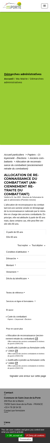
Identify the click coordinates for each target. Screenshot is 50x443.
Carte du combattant (17, 316)
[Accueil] (13, 6)
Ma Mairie (22, 78)
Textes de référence (14, 292)
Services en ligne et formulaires (20, 301)
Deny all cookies (36, 435)
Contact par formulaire (14, 410)
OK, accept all (15, 435)
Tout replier (24, 245)
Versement (11, 272)
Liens (7, 422)
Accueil (9, 78)
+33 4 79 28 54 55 (12, 407)
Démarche (11, 258)
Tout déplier (39, 245)
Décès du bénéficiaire (16, 278)
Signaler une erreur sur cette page (28, 376)
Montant (10, 265)
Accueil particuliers (14, 154)
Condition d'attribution (16, 252)
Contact (8, 392)
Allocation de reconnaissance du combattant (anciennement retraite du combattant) (23, 165)
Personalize (25, 439)
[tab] (25, 232)
